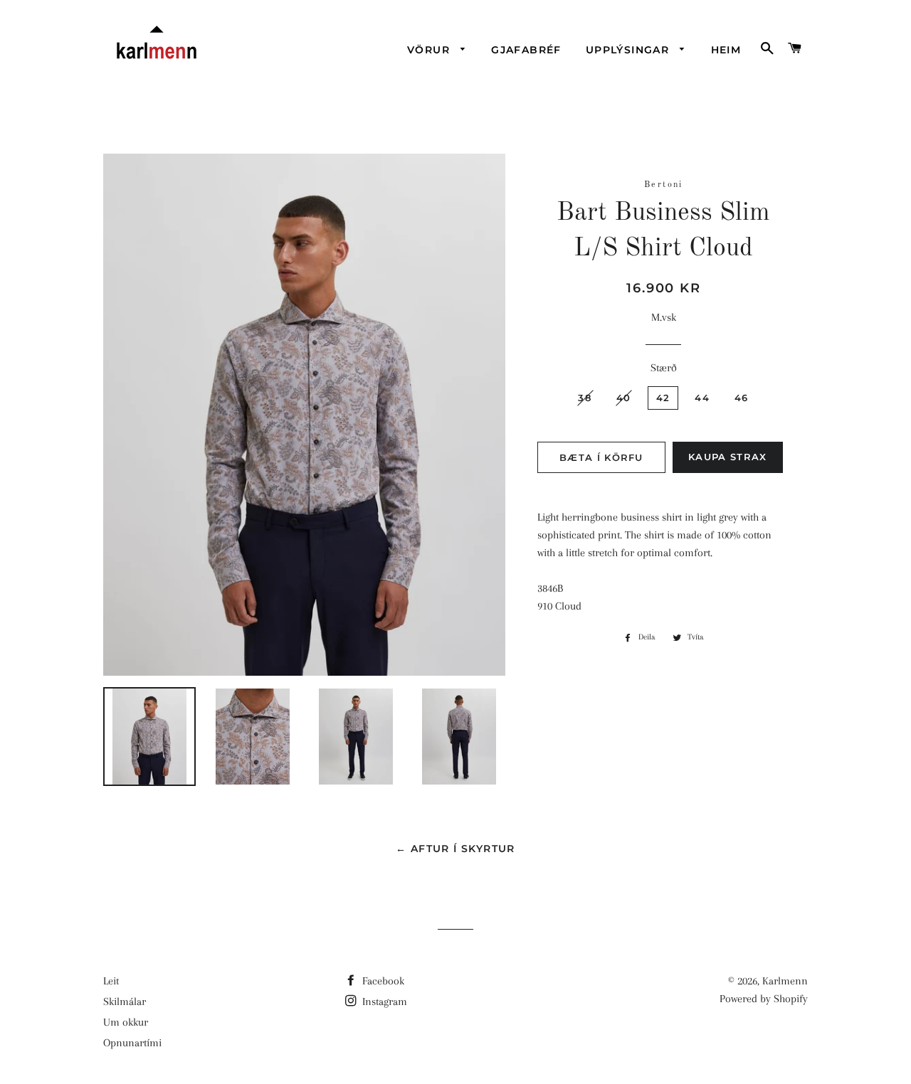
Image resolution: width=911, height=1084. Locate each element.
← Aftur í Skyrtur (455, 848)
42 (663, 397)
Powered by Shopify (764, 998)
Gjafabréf (526, 49)
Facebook (381, 980)
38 (584, 397)
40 (623, 397)
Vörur (430, 49)
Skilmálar (124, 1001)
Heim (726, 49)
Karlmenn (785, 980)
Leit (111, 980)
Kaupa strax (727, 456)
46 (741, 397)
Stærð (664, 367)
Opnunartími (132, 1042)
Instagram (383, 1001)
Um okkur (125, 1022)
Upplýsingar (629, 49)
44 (702, 397)
